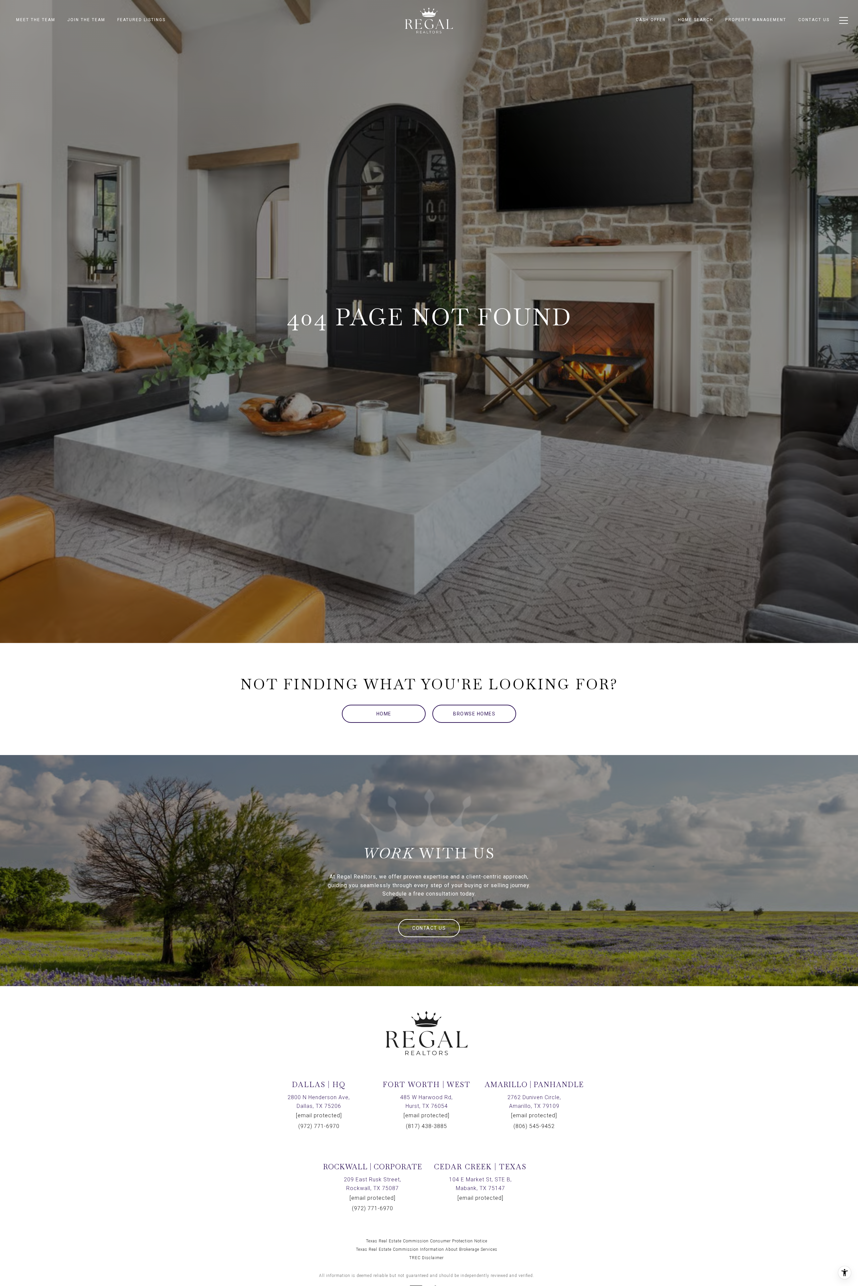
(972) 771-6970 (319, 1126)
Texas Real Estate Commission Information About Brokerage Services (426, 1249)
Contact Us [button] (429, 928)
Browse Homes (474, 713)
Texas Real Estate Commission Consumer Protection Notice (426, 1241)
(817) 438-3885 (426, 1126)
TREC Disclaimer (426, 1257)
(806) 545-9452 (534, 1126)
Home (383, 713)
